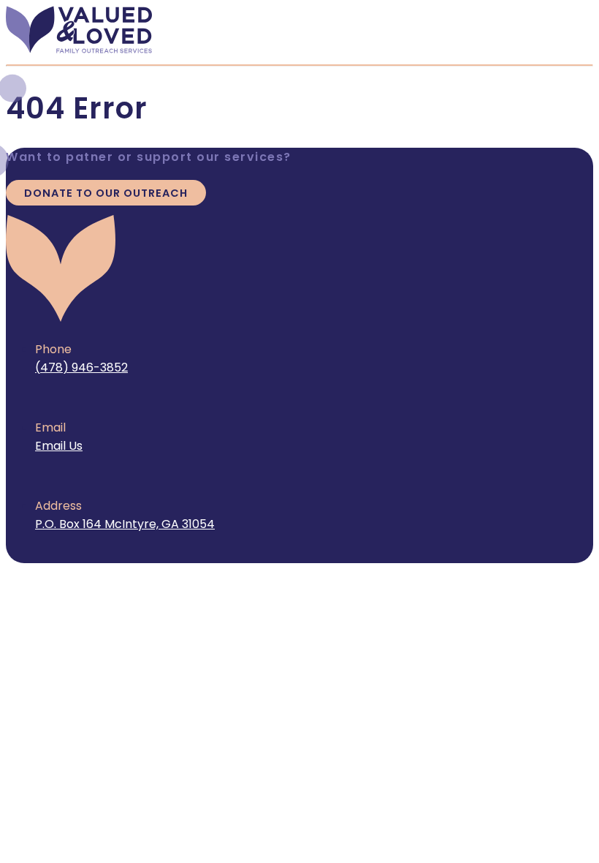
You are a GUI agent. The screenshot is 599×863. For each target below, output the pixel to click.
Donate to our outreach (106, 193)
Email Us (59, 445)
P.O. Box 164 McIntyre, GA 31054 (125, 524)
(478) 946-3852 (81, 367)
